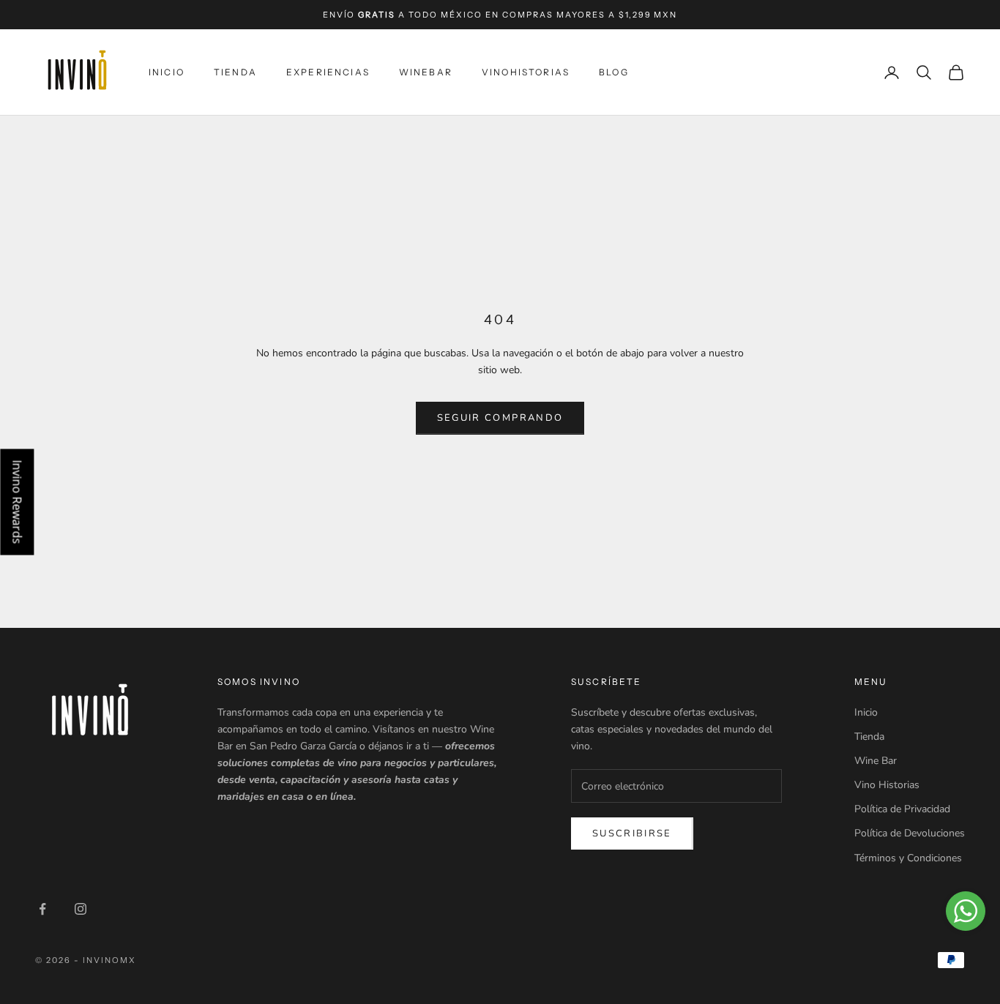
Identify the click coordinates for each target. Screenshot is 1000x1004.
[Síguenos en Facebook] (42, 909)
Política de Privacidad (902, 809)
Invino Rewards (17, 502)
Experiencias (328, 72)
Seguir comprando (500, 417)
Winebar (425, 72)
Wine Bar (875, 761)
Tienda (235, 72)
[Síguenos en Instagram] (80, 909)
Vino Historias (886, 785)
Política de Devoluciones (909, 833)
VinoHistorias (526, 72)
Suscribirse (632, 833)
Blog (614, 72)
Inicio (166, 72)
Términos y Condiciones (908, 858)
